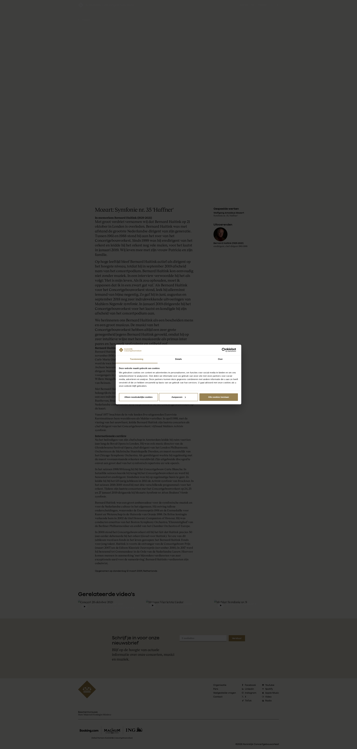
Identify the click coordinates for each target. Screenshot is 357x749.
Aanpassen (177, 397)
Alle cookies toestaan (218, 397)
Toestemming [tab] (136, 359)
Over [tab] (220, 359)
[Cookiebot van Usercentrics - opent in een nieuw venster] (226, 350)
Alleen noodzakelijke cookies (138, 397)
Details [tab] (178, 359)
